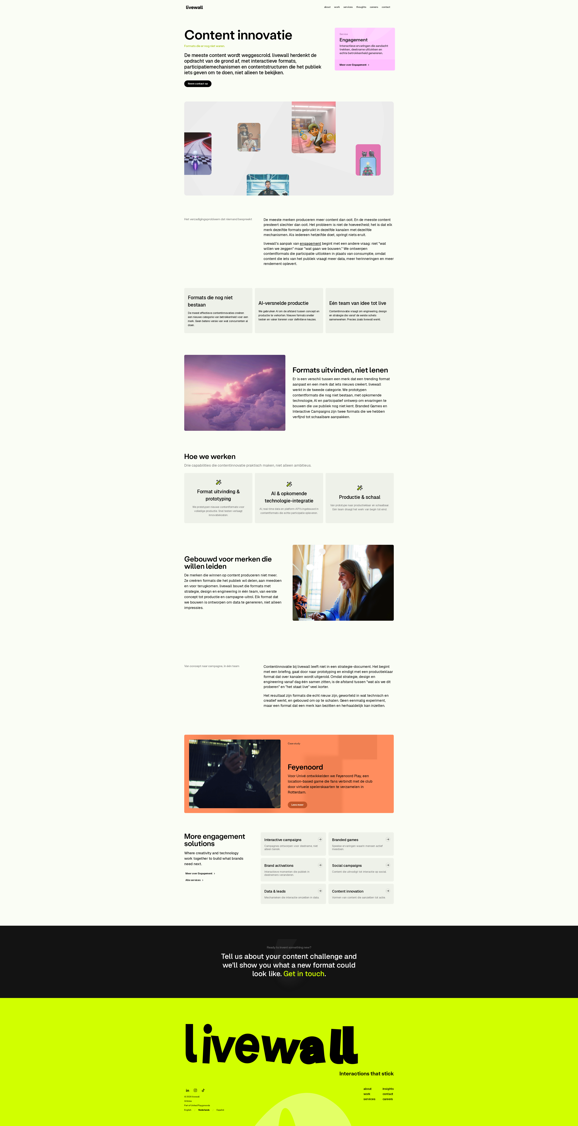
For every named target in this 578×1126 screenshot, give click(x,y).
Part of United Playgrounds (197, 1105)
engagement (310, 243)
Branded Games (368, 406)
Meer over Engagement (198, 873)
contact (386, 6)
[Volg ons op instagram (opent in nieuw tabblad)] (195, 1090)
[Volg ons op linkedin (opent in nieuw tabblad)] (187, 1090)
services (348, 6)
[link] (198, 7)
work (337, 6)
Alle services (193, 880)
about (327, 6)
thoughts (361, 6)
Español (220, 1110)
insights (388, 1089)
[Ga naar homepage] (276, 1043)
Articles (188, 1101)
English (187, 1110)
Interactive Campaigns (311, 411)
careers (374, 6)
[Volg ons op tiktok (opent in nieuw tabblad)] (203, 1090)
